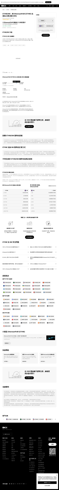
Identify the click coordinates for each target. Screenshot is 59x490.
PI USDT (39, 447)
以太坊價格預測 (41, 464)
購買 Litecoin (31, 453)
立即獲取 (6, 361)
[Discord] (19, 483)
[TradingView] (21, 483)
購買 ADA (31, 449)
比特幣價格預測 (41, 462)
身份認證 (28, 231)
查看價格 (24, 361)
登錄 (50, 5)
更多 (38, 5)
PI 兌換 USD (31, 471)
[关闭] (56, 475)
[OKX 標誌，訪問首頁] (3, 6)
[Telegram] (17, 483)
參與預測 (42, 361)
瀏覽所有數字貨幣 (14, 451)
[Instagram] (11, 483)
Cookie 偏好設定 (6, 458)
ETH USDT (40, 445)
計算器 (7, 9)
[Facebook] (9, 483)
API (20, 442)
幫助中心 (22, 455)
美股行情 (13, 460)
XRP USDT (40, 451)
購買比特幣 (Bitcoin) (31, 444)
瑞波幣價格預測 (41, 466)
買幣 (9, 5)
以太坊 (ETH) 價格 (41, 455)
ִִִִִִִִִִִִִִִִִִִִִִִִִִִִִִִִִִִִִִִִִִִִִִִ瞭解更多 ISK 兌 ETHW (52, 185)
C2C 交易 (13, 442)
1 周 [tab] (12, 45)
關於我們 (4, 440)
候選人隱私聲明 (5, 442)
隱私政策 (4, 449)
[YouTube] (23, 483)
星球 (34, 5)
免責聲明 (4, 451)
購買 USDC (31, 442)
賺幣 (12, 447)
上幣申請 (22, 447)
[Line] (13, 483)
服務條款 (25, 395)
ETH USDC (40, 442)
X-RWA (12, 456)
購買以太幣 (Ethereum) (31, 447)
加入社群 (22, 460)
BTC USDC (40, 440)
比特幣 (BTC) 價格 (41, 453)
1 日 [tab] (8, 45)
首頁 (3, 9)
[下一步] (55, 419)
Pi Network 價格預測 (41, 468)
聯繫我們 (4, 445)
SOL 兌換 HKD (32, 467)
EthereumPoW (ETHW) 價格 (12, 96)
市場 (13, 5)
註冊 (53, 5)
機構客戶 (24, 5)
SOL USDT (40, 449)
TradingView (13, 455)
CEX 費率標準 (22, 445)
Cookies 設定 (47, 485)
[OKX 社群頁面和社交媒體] (25, 483)
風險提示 (30, 395)
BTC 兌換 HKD (32, 462)
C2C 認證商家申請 (23, 449)
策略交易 (13, 449)
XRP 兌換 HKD (31, 469)
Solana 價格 (40, 458)
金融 (20, 5)
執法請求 (4, 455)
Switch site (48, 2)
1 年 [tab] (19, 45)
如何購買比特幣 (41, 472)
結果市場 (13, 458)
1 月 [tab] (16, 45)
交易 (16, 5)
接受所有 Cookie (47, 482)
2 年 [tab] (23, 45)
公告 (21, 458)
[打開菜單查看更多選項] (57, 5)
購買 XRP (31, 455)
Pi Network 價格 (41, 456)
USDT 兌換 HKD (32, 465)
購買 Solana (31, 451)
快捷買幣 (13, 440)
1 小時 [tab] (4, 45)
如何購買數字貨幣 (41, 470)
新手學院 (30, 5)
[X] (15, 483)
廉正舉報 (4, 453)
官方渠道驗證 (22, 457)
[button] (47, 5)
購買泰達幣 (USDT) (32, 440)
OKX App (4, 456)
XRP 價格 (40, 460)
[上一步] (4, 419)
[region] (47, 481)
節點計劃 (22, 440)
